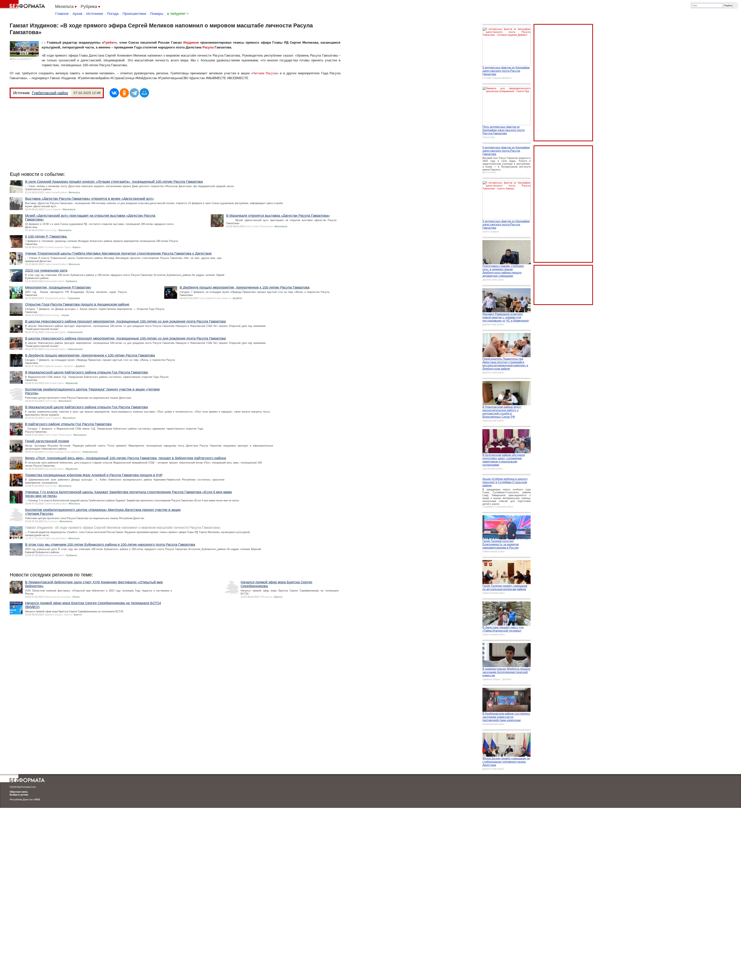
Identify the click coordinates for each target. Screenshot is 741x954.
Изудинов (191, 42)
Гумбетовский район (50, 93)
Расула (208, 47)
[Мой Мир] (144, 92)
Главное (62, 14)
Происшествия (134, 14)
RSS (37, 799)
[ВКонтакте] (114, 92)
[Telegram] (134, 92)
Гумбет (109, 42)
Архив (77, 14)
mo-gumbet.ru (24, 59)
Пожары (156, 14)
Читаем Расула (265, 73)
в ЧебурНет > (178, 14)
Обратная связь (19, 791)
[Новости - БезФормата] (23, 5)
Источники (94, 14)
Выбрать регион (19, 794)
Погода (113, 14)
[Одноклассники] (124, 92)
